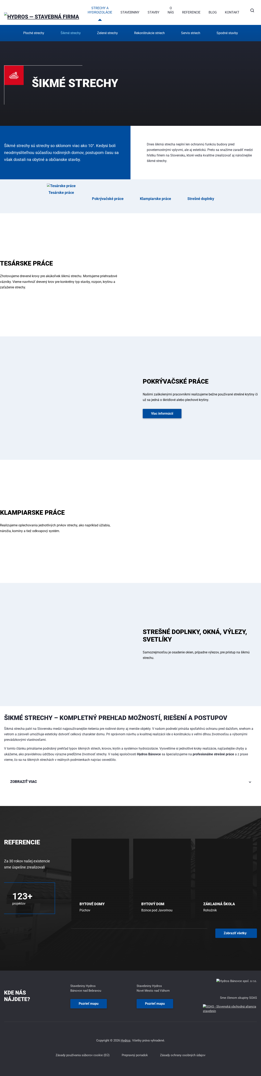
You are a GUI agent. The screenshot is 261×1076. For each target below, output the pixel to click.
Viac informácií (162, 413)
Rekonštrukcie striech (149, 33)
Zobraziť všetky (235, 934)
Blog (213, 12)
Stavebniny (130, 12)
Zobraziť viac (23, 781)
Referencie (191, 12)
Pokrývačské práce (108, 198)
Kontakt (232, 12)
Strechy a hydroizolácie (100, 10)
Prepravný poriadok (135, 1055)
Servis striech (190, 33)
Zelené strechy (107, 33)
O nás (171, 10)
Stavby (153, 12)
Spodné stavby (227, 33)
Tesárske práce (61, 192)
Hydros (125, 1040)
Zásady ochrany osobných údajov (182, 1055)
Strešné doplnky (200, 198)
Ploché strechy (33, 33)
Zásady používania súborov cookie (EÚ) (82, 1055)
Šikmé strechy (71, 33)
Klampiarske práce (155, 198)
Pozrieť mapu (88, 1004)
